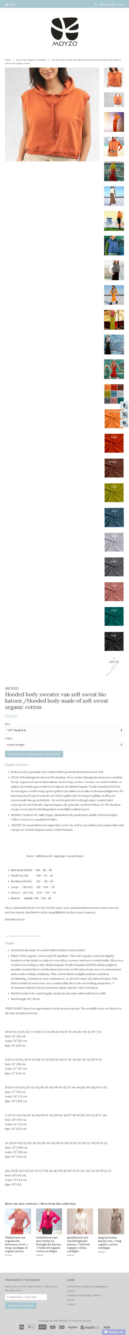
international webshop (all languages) (87, 1286)
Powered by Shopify (80, 1320)
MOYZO (63, 1320)
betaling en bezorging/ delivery (84, 1295)
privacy (71, 1299)
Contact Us (115, 1332)
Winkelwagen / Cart (111, 4)
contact (71, 1304)
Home (8, 59)
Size (7, 724)
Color (8, 738)
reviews (71, 1290)
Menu (12, 4)
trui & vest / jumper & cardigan (31, 59)
